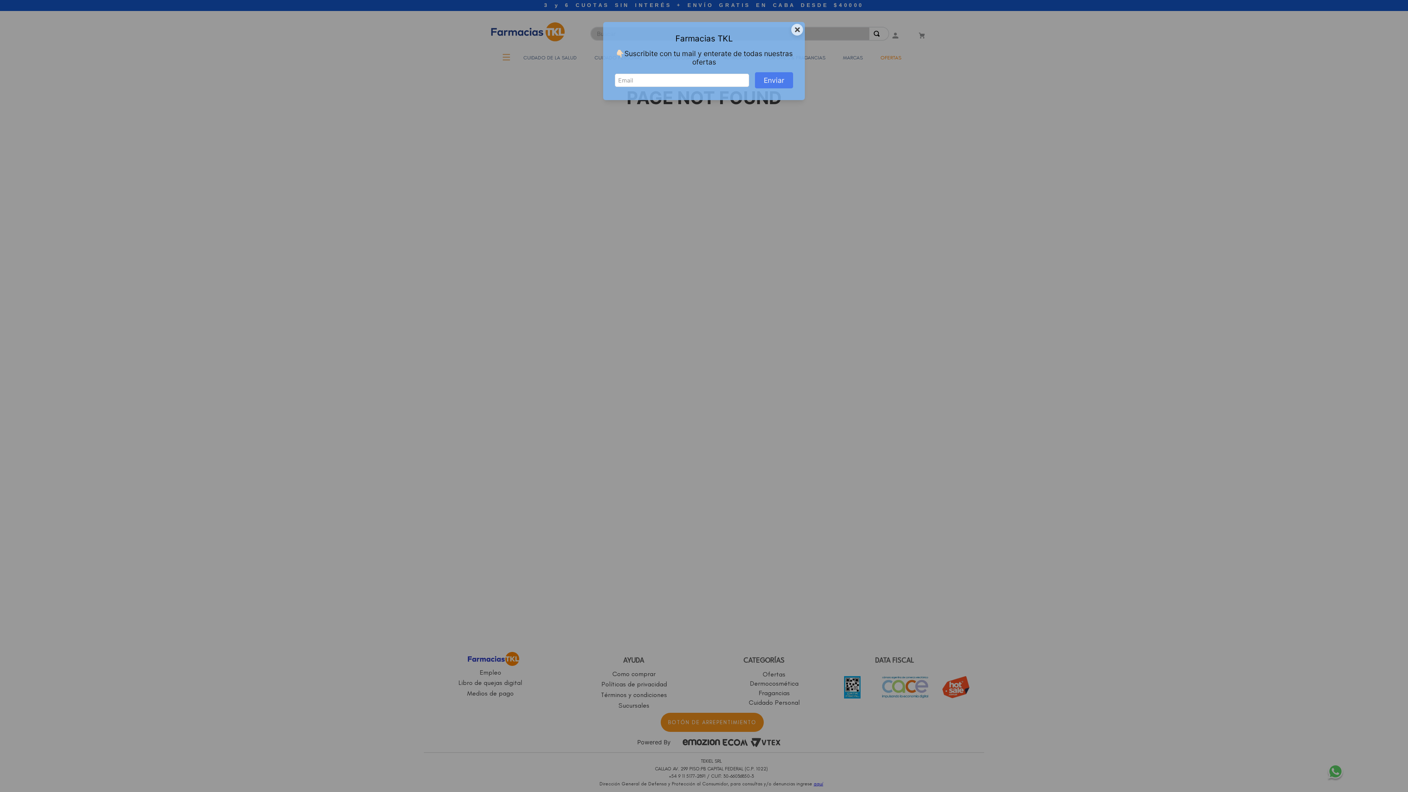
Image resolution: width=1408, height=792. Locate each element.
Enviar (774, 80)
